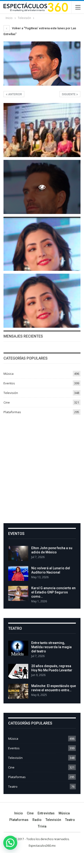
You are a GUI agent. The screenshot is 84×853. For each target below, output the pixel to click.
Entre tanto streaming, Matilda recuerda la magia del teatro (51, 647)
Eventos (9, 383)
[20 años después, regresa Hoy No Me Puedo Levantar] (18, 671)
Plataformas (12, 412)
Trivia (42, 826)
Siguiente (69, 94)
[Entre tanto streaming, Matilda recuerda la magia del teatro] (18, 648)
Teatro (13, 786)
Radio (37, 820)
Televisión (11, 393)
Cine (7, 402)
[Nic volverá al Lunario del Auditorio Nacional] (18, 573)
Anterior (14, 94)
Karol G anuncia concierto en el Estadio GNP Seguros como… (53, 592)
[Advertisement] (42, 467)
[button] (10, 843)
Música (9, 373)
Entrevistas (46, 813)
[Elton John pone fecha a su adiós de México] (18, 553)
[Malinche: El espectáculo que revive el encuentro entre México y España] (18, 691)
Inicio (18, 813)
